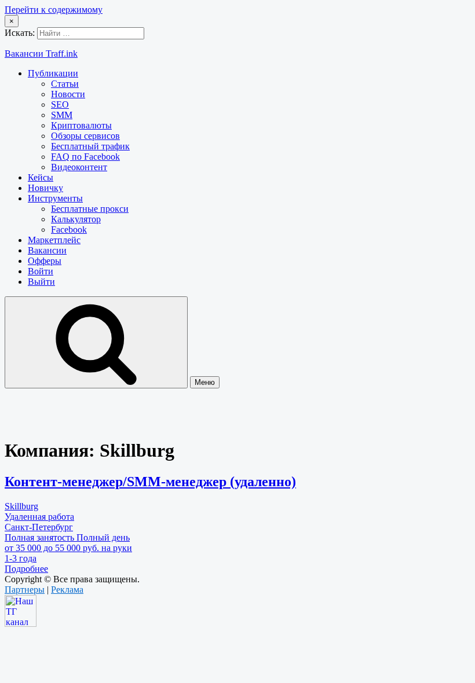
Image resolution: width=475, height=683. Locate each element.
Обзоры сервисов (85, 136)
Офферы (44, 261)
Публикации (53, 73)
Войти (40, 271)
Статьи (65, 84)
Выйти (41, 282)
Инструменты (55, 198)
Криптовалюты (81, 125)
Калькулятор (76, 219)
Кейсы (40, 177)
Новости (68, 94)
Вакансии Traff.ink (41, 53)
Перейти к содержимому (54, 9)
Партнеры (25, 589)
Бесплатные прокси (90, 209)
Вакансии (47, 250)
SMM (61, 115)
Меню (205, 382)
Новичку (45, 188)
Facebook (69, 229)
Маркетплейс (54, 240)
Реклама (67, 589)
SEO (60, 104)
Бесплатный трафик (90, 146)
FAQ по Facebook (85, 156)
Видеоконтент (79, 167)
